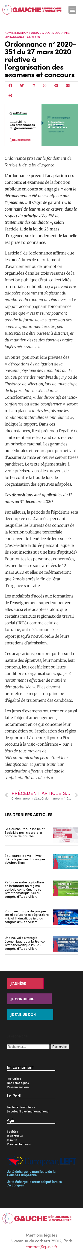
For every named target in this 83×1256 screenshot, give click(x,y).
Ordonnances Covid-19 (22, 36)
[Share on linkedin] (33, 85)
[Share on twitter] (22, 85)
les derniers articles (28, 814)
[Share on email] (68, 85)
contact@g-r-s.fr (41, 1246)
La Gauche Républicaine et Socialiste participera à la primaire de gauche (25, 832)
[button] (72, 10)
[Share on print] (10, 95)
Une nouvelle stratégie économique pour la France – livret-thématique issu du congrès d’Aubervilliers (26, 942)
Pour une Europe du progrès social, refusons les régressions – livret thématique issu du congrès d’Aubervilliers (27, 916)
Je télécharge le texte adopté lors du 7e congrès (34, 1183)
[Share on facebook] (10, 85)
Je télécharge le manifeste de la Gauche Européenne (31, 1173)
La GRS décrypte (56, 32)
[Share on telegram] (56, 85)
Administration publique (24, 32)
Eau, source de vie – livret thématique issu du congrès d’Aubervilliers (25, 859)
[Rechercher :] (28, 1046)
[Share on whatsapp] (45, 85)
